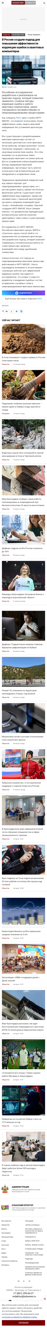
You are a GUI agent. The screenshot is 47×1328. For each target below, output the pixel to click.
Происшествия (7, 1237)
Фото (3, 1249)
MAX (40, 299)
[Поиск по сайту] (44, 3)
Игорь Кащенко (34, 35)
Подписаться (25, 293)
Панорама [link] (5, 413)
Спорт (3, 1241)
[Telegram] (16, 311)
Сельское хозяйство (9, 1261)
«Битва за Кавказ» (32, 1225)
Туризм (4, 1257)
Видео (3, 1253)
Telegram (29, 1281)
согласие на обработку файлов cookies (19, 1317)
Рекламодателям (32, 1263)
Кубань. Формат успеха (34, 1245)
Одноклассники (24, 1281)
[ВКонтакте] (6, 311)
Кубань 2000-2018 (32, 1241)
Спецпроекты (30, 1237)
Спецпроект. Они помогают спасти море (34, 1254)
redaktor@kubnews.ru (24, 1296)
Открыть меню (3, 3)
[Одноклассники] (11, 311)
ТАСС (18, 118)
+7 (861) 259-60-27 (23, 1293)
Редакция (29, 1259)
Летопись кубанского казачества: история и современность (34, 1231)
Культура (5, 1245)
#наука (5, 306)
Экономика (5, 1233)
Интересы (5, 1265)
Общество (6, 35)
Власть (4, 1229)
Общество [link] (5, 364)
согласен (23, 1323)
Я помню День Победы (34, 1249)
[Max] (21, 311)
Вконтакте (18, 1281)
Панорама (29, 1221)
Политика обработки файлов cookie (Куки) (33, 1274)
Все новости (6, 1221)
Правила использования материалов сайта (35, 1268)
